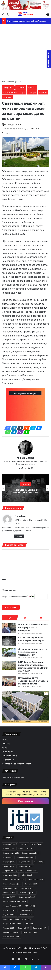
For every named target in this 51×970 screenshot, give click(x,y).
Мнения (43, 92)
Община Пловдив (12, 906)
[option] (25, 488)
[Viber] (19, 432)
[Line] (25, 432)
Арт (24, 844)
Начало (7, 81)
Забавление (25, 866)
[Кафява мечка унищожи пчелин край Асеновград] (9, 641)
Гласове (21, 87)
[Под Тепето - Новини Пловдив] (25, 14)
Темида (8, 928)
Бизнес (36, 844)
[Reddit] (25, 428)
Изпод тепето (35, 879)
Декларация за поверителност (16, 764)
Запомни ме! (10, 590)
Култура (27, 888)
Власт (8, 857)
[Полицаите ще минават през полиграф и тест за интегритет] (9, 628)
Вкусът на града (30, 853)
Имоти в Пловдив (12, 884)
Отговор (18, 536)
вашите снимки (11, 937)
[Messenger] (38, 428)
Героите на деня (25, 857)
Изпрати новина (9, 756)
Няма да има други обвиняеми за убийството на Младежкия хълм (33, 681)
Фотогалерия (40, 928)
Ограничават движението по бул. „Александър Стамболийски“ (25, 491)
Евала (39, 862)
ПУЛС (30, 906)
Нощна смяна (27, 897)
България (25, 849)
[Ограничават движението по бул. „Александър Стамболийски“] (9, 652)
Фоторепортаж (11, 932)
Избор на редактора (14, 92)
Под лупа (9, 910)
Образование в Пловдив (14, 901)
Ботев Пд (8, 849)
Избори (32, 92)
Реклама (6, 744)
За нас (5, 740)
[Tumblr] (19, 428)
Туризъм (23, 928)
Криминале (10, 888)
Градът (32, 87)
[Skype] (32, 428)
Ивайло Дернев (11, 125)
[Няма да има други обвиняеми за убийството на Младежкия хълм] (9, 681)
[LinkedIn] (13, 428)
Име (4, 579)
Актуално (16, 81)
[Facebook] (7, 428)
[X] (25, 468)
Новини (7, 97)
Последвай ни (26, 801)
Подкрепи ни (8, 760)
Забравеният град (12, 871)
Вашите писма (11, 853)
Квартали (31, 884)
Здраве (31, 871)
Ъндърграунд (30, 932)
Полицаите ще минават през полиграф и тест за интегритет (33, 627)
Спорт (26, 919)
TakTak (5, 748)
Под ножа (9, 915)
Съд (29, 924)
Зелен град (10, 875)
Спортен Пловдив (12, 924)
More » (32, 464)
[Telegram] (13, 432)
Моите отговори (27, 893)
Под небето (26, 910)
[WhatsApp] (7, 432)
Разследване (11, 919)
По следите (26, 915)
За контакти (7, 752)
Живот (8, 866)
